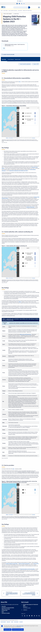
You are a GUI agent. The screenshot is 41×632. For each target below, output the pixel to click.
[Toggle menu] (39, 7)
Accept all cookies (7, 629)
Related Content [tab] (17, 59)
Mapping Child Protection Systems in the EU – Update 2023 (31, 10)
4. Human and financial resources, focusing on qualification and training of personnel (28, 593)
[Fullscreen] (18, 118)
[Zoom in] (18, 113)
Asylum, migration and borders (13, 10)
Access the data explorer (8, 54)
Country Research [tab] (11, 59)
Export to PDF (36, 64)
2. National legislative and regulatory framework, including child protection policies (12, 593)
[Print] (18, 120)
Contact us (25, 609)
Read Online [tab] (4, 59)
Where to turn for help (6, 609)
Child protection (20, 10)
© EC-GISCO (11, 514)
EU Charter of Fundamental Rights (8, 607)
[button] (17, 4)
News (3, 611)
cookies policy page (19, 625)
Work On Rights (5, 10)
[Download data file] (18, 123)
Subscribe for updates (6, 613)
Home (1, 10)
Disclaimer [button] (33, 514)
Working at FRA (4, 610)
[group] (9, 122)
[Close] (37, 108)
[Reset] (18, 108)
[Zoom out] (18, 115)
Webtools (7, 514)
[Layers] (18, 110)
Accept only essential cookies (18, 629)
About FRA (4, 606)
